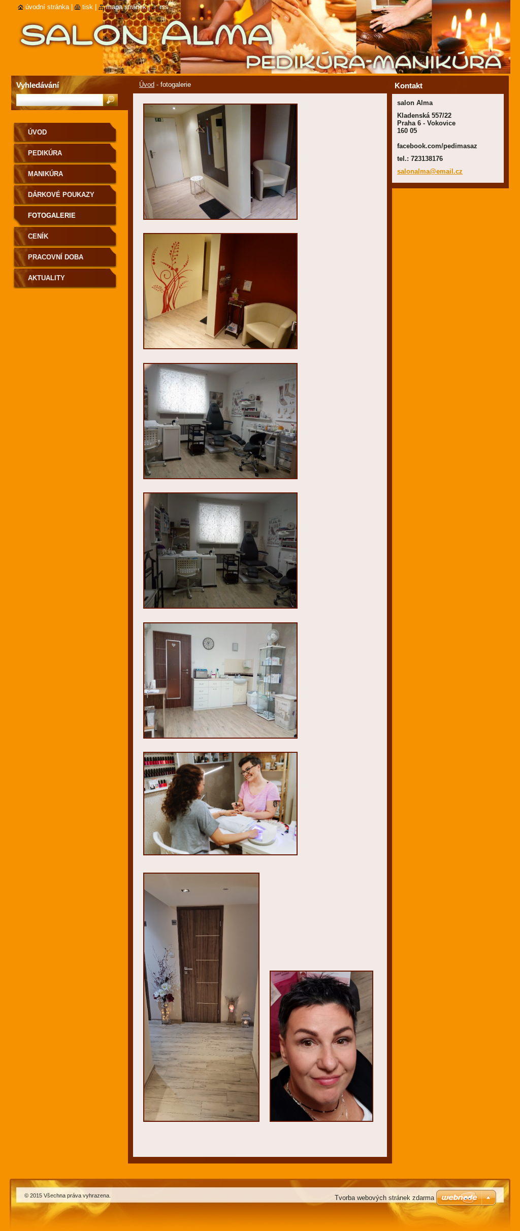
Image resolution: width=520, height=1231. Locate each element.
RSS (164, 7)
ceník (38, 236)
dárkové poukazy (61, 194)
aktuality (46, 278)
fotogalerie (52, 215)
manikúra (45, 174)
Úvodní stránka (47, 7)
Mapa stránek (126, 7)
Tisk (87, 7)
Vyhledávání (37, 85)
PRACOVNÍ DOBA (55, 257)
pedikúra (45, 153)
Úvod (146, 84)
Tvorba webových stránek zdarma (384, 1198)
